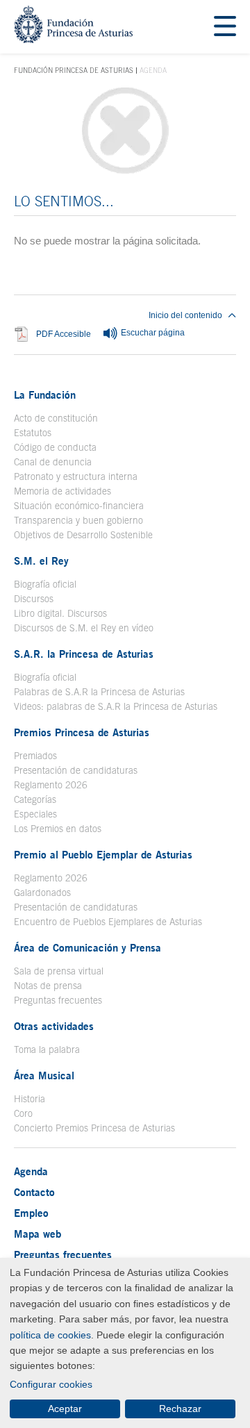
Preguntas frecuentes (58, 1000)
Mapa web (37, 1233)
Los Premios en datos (57, 828)
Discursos (33, 598)
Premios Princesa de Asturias (81, 732)
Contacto (34, 1192)
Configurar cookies (51, 1384)
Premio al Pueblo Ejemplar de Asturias (103, 854)
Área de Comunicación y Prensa (87, 947)
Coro (23, 1113)
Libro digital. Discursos (60, 613)
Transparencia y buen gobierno (78, 520)
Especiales (35, 814)
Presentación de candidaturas (76, 770)
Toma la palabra (47, 1049)
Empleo (31, 1212)
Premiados (35, 755)
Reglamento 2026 (51, 784)
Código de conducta (55, 447)
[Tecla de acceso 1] (73, 39)
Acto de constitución (56, 418)
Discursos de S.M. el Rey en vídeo (83, 627)
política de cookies (50, 1334)
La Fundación (45, 394)
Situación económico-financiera (79, 505)
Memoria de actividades (62, 491)
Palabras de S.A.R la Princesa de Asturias (99, 691)
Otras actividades (54, 1026)
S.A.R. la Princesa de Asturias (83, 653)
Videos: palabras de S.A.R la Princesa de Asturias (115, 706)
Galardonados (42, 892)
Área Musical (44, 1075)
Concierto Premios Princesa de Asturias (94, 1128)
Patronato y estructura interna (76, 476)
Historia (29, 1098)
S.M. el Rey (41, 560)
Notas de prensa (48, 985)
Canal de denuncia (53, 461)
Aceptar (65, 1408)
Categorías (35, 799)
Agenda (31, 1171)
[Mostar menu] (225, 27)
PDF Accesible (63, 334)
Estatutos (32, 432)
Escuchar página (152, 333)
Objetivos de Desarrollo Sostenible (83, 534)
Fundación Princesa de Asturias (73, 71)
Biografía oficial (45, 584)
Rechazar (180, 1408)
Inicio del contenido (185, 315)
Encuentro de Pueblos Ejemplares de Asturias (108, 921)
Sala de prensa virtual (58, 971)
